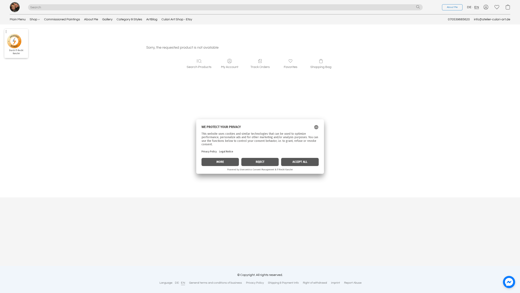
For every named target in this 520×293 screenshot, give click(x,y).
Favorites (290, 67)
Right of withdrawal (315, 282)
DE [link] (177, 282)
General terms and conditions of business (215, 282)
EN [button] (476, 7)
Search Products (199, 67)
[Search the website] (418, 7)
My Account (229, 67)
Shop (34, 19)
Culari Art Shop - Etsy (176, 19)
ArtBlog (151, 19)
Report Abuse (353, 282)
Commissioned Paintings (62, 19)
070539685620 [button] (459, 19)
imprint (335, 282)
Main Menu (18, 19)
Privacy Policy (255, 282)
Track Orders (260, 67)
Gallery (107, 19)
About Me (91, 19)
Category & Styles (129, 19)
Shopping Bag (321, 67)
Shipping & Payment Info (283, 282)
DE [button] (469, 7)
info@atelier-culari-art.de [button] (492, 19)
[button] (15, 7)
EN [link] (183, 282)
